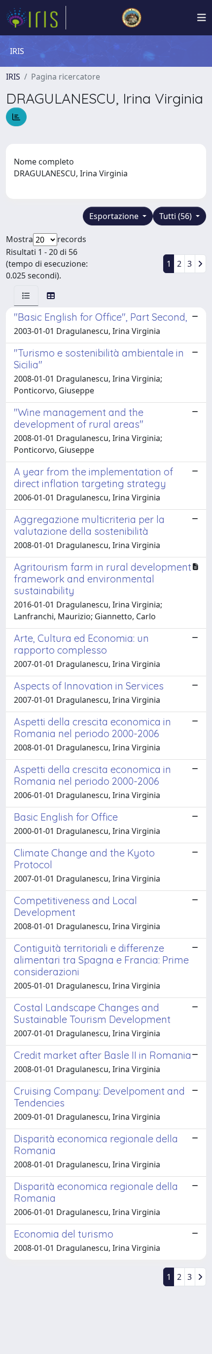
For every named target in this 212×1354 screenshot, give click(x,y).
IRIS (13, 76)
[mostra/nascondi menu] (201, 18)
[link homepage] (36, 17)
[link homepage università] (131, 17)
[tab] (26, 295)
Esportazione (115, 216)
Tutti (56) (176, 216)
